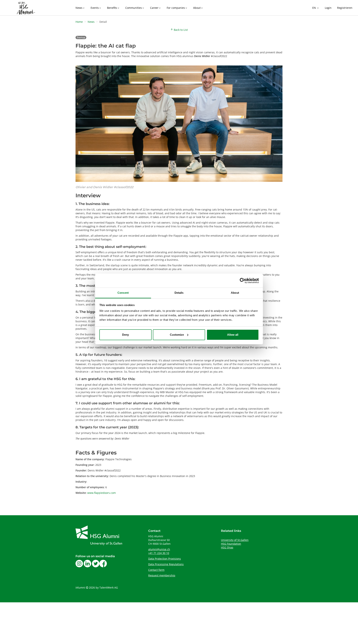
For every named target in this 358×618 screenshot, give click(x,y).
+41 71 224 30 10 (158, 553)
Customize (177, 334)
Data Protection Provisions (164, 558)
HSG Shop (227, 547)
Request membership (161, 575)
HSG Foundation (231, 543)
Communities (135, 8)
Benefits (113, 8)
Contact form (156, 570)
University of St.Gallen (235, 540)
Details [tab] (179, 292)
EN (315, 8)
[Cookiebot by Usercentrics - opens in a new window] (242, 280)
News (80, 8)
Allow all (232, 334)
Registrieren (344, 8)
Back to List (179, 30)
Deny (125, 334)
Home (79, 21)
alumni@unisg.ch (159, 549)
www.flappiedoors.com (101, 493)
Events (96, 8)
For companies (177, 8)
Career (155, 8)
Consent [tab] (123, 292)
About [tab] (235, 292)
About (198, 8)
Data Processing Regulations (166, 564)
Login (328, 8)
